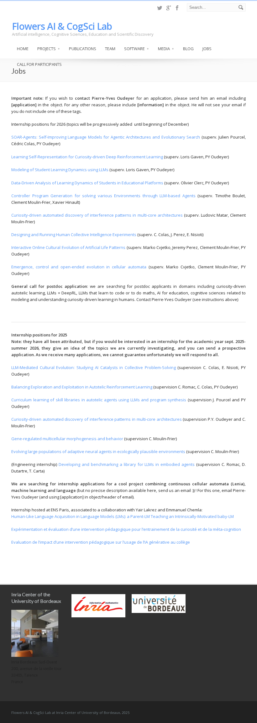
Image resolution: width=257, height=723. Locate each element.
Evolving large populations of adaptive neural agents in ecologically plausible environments (98, 451)
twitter (159, 7)
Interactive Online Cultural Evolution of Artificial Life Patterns (68, 247)
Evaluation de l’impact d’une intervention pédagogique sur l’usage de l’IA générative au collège (100, 542)
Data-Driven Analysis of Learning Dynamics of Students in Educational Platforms (87, 183)
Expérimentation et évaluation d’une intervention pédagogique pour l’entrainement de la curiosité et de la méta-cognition (126, 529)
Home (23, 48)
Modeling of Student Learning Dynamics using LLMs (59, 169)
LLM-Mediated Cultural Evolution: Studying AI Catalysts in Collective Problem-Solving (93, 367)
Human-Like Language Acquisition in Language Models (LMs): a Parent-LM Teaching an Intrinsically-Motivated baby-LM (122, 516)
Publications (82, 48)
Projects (46, 48)
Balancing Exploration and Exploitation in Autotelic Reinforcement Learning (81, 387)
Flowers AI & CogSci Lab (62, 26)
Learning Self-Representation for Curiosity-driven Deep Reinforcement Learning (87, 157)
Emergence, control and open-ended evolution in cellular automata (78, 267)
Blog (188, 48)
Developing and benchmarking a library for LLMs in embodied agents (127, 464)
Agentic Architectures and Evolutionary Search (155, 137)
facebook (177, 7)
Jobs (207, 48)
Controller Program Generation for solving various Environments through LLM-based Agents (104, 195)
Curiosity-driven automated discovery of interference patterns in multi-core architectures (97, 215)
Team (110, 48)
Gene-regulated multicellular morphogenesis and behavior (67, 438)
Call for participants (39, 64)
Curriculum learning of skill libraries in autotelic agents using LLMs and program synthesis (98, 400)
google (168, 7)
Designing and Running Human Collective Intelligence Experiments (73, 234)
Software (134, 48)
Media (164, 48)
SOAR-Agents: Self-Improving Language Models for (61, 137)
